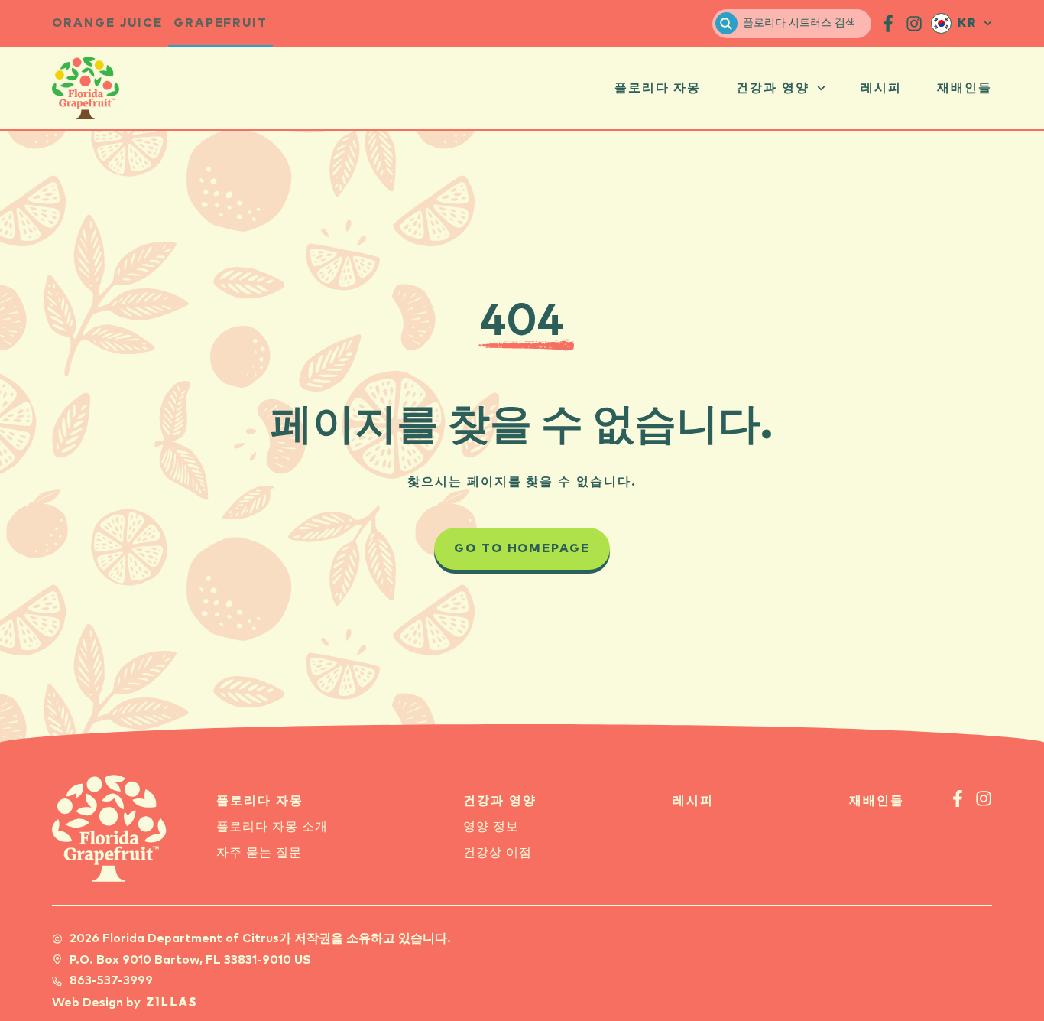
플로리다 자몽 (658, 88)
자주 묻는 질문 (259, 853)
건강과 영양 (772, 88)
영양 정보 (491, 827)
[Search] (726, 23)
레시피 (881, 88)
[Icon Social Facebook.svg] (888, 23)
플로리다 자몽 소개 (272, 827)
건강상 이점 (497, 853)
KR (968, 23)
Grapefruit (220, 23)
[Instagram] (984, 798)
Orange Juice (107, 23)
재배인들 (964, 88)
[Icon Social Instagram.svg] (914, 23)
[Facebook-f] (958, 798)
